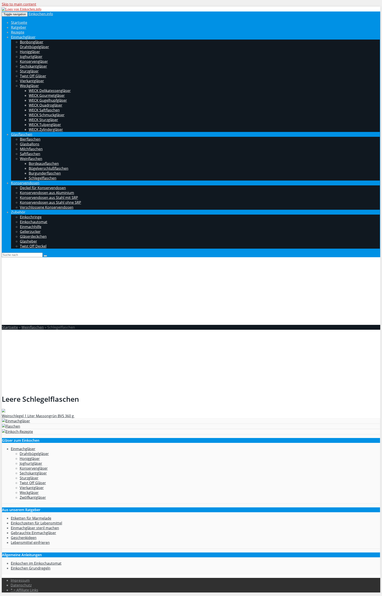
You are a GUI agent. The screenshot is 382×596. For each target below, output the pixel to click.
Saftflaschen (30, 153)
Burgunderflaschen (45, 173)
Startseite (19, 22)
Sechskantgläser (33, 66)
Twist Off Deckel (33, 246)
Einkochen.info (41, 13)
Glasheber (28, 241)
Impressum (20, 580)
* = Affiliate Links (24, 590)
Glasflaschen (21, 134)
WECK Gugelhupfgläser (48, 100)
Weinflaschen (31, 158)
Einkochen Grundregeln (30, 568)
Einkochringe (31, 217)
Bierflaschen (30, 139)
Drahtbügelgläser (34, 46)
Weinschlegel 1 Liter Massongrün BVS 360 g (38, 415)
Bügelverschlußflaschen (48, 168)
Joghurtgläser (31, 56)
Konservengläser (34, 61)
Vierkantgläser (32, 80)
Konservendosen (25, 183)
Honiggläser (30, 51)
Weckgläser (29, 85)
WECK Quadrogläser (45, 105)
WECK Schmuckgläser (47, 114)
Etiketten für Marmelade (31, 518)
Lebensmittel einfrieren (30, 542)
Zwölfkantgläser (33, 497)
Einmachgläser (23, 37)
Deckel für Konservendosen (43, 187)
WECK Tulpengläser (45, 124)
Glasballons (29, 144)
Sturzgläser (29, 71)
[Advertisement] (191, 290)
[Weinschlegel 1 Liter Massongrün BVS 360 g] (3, 411)
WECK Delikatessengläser (50, 90)
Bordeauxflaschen (44, 163)
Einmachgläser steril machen (35, 528)
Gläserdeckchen (33, 236)
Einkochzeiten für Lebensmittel (36, 523)
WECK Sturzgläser (43, 119)
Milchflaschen (31, 149)
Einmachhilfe (30, 226)
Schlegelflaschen (42, 178)
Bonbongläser (31, 42)
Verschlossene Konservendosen (46, 207)
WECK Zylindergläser (46, 129)
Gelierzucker (30, 231)
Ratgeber (18, 27)
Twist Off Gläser (33, 76)
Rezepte (17, 32)
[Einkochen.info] (21, 9)
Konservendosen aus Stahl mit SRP (49, 197)
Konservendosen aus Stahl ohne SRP (50, 202)
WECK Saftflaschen (44, 110)
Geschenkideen (23, 537)
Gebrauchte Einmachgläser (33, 532)
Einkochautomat (33, 221)
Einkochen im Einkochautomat (36, 563)
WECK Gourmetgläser (47, 95)
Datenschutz (21, 585)
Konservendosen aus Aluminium (47, 192)
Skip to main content (19, 4)
